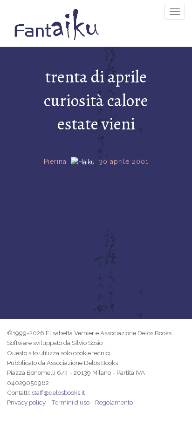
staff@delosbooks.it (58, 392)
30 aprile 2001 (124, 161)
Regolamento (114, 402)
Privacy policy (26, 402)
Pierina (55, 161)
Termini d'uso (70, 402)
